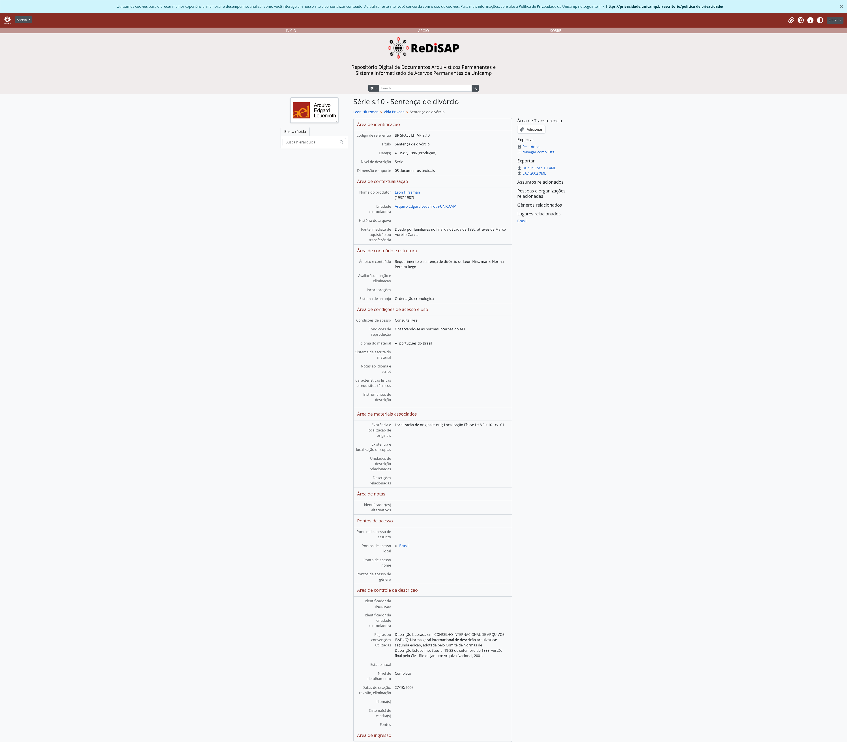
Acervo (22, 20)
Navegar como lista (539, 152)
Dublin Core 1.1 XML (539, 168)
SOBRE (555, 30)
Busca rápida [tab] (295, 131)
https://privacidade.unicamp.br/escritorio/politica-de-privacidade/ (664, 6)
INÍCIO (291, 30)
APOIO (423, 30)
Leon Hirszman (366, 111)
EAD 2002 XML (534, 173)
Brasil (404, 545)
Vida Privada (394, 111)
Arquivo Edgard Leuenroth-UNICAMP (425, 206)
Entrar (834, 20)
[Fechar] (841, 6)
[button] (791, 20)
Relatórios (531, 146)
